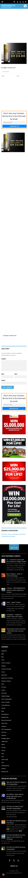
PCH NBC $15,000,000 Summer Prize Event (16, 822)
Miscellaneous (5, 714)
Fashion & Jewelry (6, 681)
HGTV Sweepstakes (6, 699)
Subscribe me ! (15, 126)
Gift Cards (4, 693)
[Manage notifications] (3, 874)
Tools (2, 753)
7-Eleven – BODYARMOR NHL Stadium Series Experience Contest (15, 590)
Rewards (3, 735)
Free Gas (3, 687)
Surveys (3, 747)
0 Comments (5, 71)
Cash (2, 660)
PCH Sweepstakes (6, 729)
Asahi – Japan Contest (13, 602)
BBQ (2, 654)
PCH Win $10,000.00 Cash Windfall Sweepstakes (14, 807)
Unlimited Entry (5, 765)
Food (2, 684)
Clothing (3, 666)
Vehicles (3, 768)
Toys (2, 756)
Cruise (3, 672)
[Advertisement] (14, 25)
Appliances (4, 650)
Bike (2, 657)
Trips (2, 762)
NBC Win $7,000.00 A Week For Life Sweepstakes (16, 783)
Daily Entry (4, 675)
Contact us (14, 866)
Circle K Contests (5, 663)
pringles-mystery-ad (8, 335)
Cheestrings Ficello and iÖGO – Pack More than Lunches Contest (16, 631)
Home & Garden (5, 702)
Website (3, 380)
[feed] (23, 2)
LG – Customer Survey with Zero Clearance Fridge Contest (16, 561)
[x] (20, 2)
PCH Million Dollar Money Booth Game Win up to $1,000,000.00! (14, 796)
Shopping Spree (5, 738)
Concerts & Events (6, 669)
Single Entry (4, 741)
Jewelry (3, 708)
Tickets (3, 750)
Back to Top (14, 548)
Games (3, 690)
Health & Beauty (5, 696)
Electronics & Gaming (7, 678)
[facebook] (17, 2)
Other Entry (4, 723)
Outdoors (3, 726)
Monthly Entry (4, 717)
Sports (3, 744)
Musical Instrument (6, 720)
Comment (3, 359)
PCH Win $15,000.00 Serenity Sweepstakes (15, 848)
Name (3, 374)
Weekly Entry (4, 771)
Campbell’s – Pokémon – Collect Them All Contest (14, 616)
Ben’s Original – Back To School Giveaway (14, 575)
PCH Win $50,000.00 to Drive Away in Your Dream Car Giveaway (15, 837)
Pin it (18, 76)
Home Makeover (5, 705)
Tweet (2, 76)
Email (16, 374)
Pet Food (3, 732)
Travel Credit (4, 759)
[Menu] (2, 2)
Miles (2, 711)
